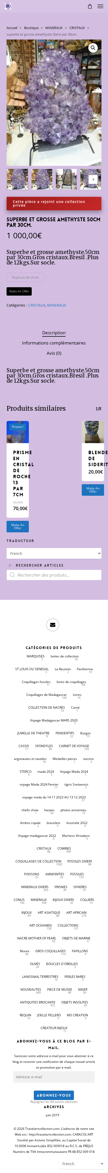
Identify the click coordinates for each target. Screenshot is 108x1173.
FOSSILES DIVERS (79, 861)
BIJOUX (26, 912)
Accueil (12, 27)
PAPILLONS (80, 951)
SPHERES (80, 887)
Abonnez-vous (54, 1095)
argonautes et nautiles (30, 759)
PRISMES (61, 887)
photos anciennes (73, 810)
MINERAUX (54, 27)
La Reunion (63, 669)
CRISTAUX (77, 27)
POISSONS (31, 874)
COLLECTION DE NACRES (46, 707)
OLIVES (35, 964)
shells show (29, 810)
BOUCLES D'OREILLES (62, 964)
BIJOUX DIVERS (63, 900)
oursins (88, 759)
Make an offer (19, 291)
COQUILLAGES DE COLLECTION (38, 861)
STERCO (25, 771)
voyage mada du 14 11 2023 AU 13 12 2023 (54, 797)
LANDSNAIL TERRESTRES (40, 976)
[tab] (54, 333)
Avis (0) (54, 353)
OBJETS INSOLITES (74, 1002)
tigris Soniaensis (76, 784)
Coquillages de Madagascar (46, 694)
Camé (75, 707)
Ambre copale (30, 823)
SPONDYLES (44, 746)
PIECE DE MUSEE (59, 989)
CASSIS (24, 746)
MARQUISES (36, 656)
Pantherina (85, 669)
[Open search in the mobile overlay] (54, 575)
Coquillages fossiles (36, 682)
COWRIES (64, 848)
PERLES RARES (74, 976)
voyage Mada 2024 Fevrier (39, 784)
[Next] (93, 179)
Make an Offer (17, 526)
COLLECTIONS (68, 925)
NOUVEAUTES (30, 989)
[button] (100, 6)
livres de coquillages (71, 682)
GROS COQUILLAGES (50, 951)
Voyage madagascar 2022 (37, 835)
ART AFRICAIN (76, 912)
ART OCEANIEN (40, 925)
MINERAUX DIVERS (34, 887)
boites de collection (65, 656)
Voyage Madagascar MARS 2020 (54, 720)
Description (54, 333)
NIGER (82, 989)
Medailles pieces (65, 759)
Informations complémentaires (54, 343)
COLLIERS (87, 900)
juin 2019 (52, 1115)
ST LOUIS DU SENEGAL (32, 669)
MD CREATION (77, 1015)
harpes (49, 810)
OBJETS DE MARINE (76, 938)
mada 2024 (45, 771)
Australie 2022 (77, 823)
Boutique (31, 27)
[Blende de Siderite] (93, 432)
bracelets (53, 823)
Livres (77, 694)
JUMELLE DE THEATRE (33, 733)
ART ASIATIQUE (49, 912)
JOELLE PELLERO (49, 1015)
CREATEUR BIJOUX (54, 1028)
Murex (24, 951)
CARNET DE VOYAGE (74, 746)
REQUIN (25, 1015)
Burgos (85, 733)
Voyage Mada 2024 (74, 771)
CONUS (19, 900)
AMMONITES (54, 874)
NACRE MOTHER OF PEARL (36, 938)
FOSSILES (77, 874)
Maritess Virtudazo (76, 835)
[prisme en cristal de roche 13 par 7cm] (18, 432)
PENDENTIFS (65, 733)
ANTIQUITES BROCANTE (37, 1002)
